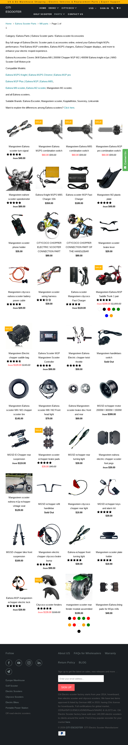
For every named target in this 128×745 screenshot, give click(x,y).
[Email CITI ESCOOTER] (9, 671)
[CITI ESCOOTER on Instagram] (30, 663)
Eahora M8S (46, 81)
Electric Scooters (14, 691)
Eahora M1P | (32, 81)
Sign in (104, 8)
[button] (14, 154)
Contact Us (75, 14)
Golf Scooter (43, 14)
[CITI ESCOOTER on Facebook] (9, 663)
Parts (58, 14)
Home (42, 8)
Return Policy (66, 662)
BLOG (82, 662)
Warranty (110, 653)
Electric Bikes (12, 702)
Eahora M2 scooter (36, 88)
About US (64, 653)
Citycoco (68, 8)
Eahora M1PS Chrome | (41, 74)
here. (68, 722)
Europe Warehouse (15, 680)
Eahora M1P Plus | (15, 81)
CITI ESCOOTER (13, 9)
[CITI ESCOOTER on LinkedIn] (40, 663)
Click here (69, 107)
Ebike (53, 8)
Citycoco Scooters (14, 697)
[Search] (113, 8)
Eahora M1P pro (62, 74)
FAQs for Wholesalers (87, 653)
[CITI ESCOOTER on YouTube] (19, 663)
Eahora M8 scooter (15, 88)
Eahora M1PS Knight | (17, 74)
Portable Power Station (17, 708)
